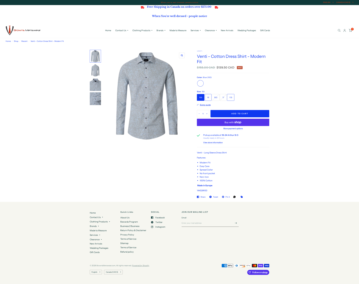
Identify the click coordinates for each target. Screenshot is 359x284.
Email (184, 218)
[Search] (339, 30)
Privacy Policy (127, 234)
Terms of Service (128, 239)
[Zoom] (182, 55)
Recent (24, 41)
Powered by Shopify (140, 265)
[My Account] (344, 30)
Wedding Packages (246, 30)
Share (203, 197)
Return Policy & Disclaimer (133, 230)
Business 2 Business (129, 226)
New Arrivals (227, 30)
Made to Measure (178, 30)
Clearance (210, 30)
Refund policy (127, 251)
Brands (160, 30)
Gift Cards (265, 30)
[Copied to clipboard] (242, 197)
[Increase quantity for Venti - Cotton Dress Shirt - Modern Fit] (207, 113)
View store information (213, 142)
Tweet (215, 197)
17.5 (230, 97)
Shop (16, 41)
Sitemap (124, 243)
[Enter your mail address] (236, 223)
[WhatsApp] (235, 197)
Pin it (227, 197)
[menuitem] (108, 30)
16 (208, 97)
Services (195, 30)
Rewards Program (129, 221)
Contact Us (120, 30)
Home (108, 30)
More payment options (233, 128)
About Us (124, 217)
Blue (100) (200, 83)
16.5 (215, 97)
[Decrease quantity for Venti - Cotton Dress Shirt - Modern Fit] (199, 113)
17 (223, 97)
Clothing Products (141, 30)
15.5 (200, 97)
